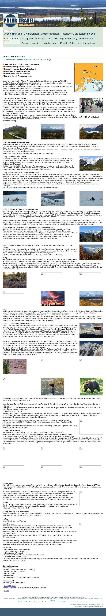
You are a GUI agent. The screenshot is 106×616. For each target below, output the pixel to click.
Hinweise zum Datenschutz (91, 606)
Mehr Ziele (52, 38)
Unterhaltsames (51, 43)
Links (38, 43)
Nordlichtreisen (87, 33)
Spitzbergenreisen (50, 33)
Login (101, 606)
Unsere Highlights (13, 33)
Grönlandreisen (32, 33)
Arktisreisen (88, 43)
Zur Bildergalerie (10, 586)
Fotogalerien (28, 43)
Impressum (78, 606)
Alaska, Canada (12, 38)
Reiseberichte (86, 38)
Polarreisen (75, 43)
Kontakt (64, 43)
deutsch (8, 31)
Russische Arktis (69, 33)
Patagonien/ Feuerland (33, 38)
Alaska (6, 41)
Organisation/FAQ (68, 38)
